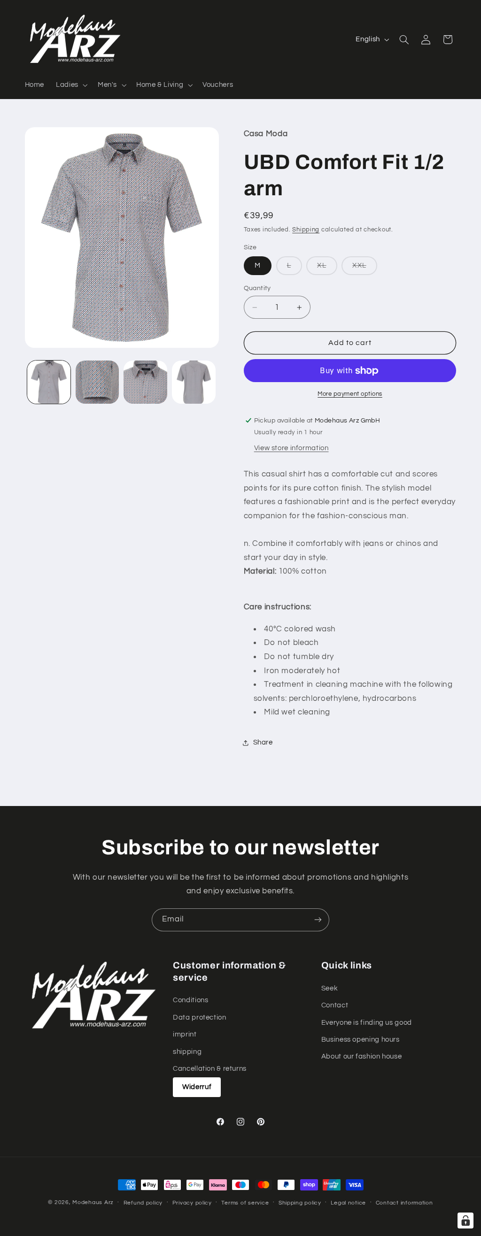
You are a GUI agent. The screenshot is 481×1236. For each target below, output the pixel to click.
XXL (364, 268)
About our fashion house (361, 1056)
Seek (329, 988)
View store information (291, 448)
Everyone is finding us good (366, 1022)
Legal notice (348, 1202)
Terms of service (245, 1202)
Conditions (190, 1000)
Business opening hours (360, 1039)
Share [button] (263, 742)
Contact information (404, 1202)
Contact (334, 1005)
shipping (187, 1051)
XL (327, 268)
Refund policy (143, 1202)
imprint (184, 1034)
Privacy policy (192, 1202)
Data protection (199, 1017)
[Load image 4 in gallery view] (193, 382)
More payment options (350, 394)
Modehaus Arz (93, 1202)
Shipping (305, 230)
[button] (71, 85)
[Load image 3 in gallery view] (145, 382)
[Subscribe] (318, 919)
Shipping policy (300, 1202)
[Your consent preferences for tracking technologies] (465, 1220)
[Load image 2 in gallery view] (97, 382)
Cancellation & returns (210, 1068)
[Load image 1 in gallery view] (48, 382)
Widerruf (196, 1086)
